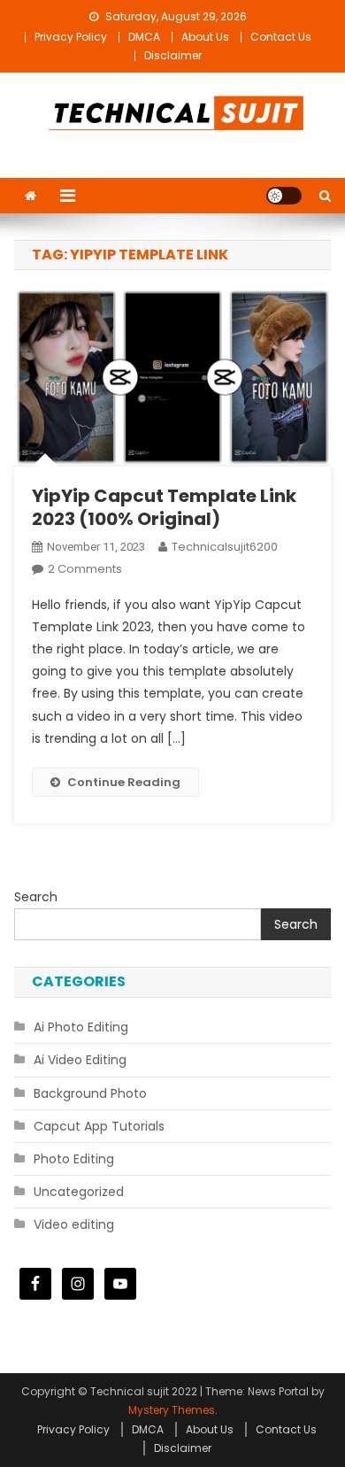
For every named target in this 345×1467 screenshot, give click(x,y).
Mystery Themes (171, 1409)
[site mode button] (284, 196)
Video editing (74, 1224)
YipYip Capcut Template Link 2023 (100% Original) (164, 507)
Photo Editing (74, 1159)
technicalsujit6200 (225, 546)
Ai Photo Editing (81, 1027)
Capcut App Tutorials (99, 1126)
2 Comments (85, 568)
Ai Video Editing (80, 1060)
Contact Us (280, 36)
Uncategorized (79, 1192)
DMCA (144, 36)
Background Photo (90, 1093)
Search (36, 897)
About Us (205, 36)
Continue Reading (123, 782)
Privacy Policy (70, 36)
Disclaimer (173, 55)
